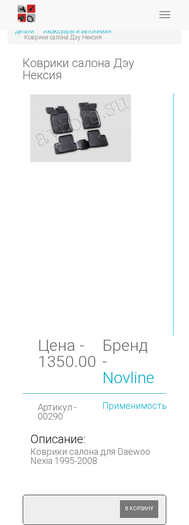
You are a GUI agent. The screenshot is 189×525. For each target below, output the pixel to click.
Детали (24, 31)
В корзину (139, 508)
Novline (128, 377)
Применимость (134, 405)
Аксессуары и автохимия (77, 31)
